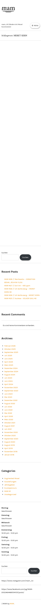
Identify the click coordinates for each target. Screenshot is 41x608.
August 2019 (9, 445)
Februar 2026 (9, 346)
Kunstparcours (10, 488)
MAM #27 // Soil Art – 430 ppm (17, 286)
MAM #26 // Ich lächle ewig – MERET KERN (22, 295)
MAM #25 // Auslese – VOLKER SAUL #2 (20, 298)
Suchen (4, 253)
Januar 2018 (9, 455)
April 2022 (8, 416)
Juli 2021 (8, 429)
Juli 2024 (8, 378)
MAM (12, 604)
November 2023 (11, 387)
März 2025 (8, 365)
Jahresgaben (9, 485)
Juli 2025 (8, 355)
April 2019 (8, 448)
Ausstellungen (10, 481)
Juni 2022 (8, 410)
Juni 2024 (8, 381)
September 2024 (11, 371)
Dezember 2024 (10, 368)
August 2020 (9, 442)
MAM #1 (7, 491)
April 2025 (8, 362)
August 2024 (9, 375)
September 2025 (11, 352)
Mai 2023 (8, 397)
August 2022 (9, 403)
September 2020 (11, 439)
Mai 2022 (8, 413)
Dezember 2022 (10, 400)
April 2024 (8, 384)
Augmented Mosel (11, 478)
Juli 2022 (8, 407)
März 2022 (8, 419)
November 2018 (10, 451)
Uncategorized (10, 494)
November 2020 (11, 432)
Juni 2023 (8, 394)
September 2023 (11, 391)
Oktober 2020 (10, 435)
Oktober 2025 (10, 349)
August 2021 (9, 426)
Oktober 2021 (9, 423)
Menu (35, 25)
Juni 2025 (8, 359)
